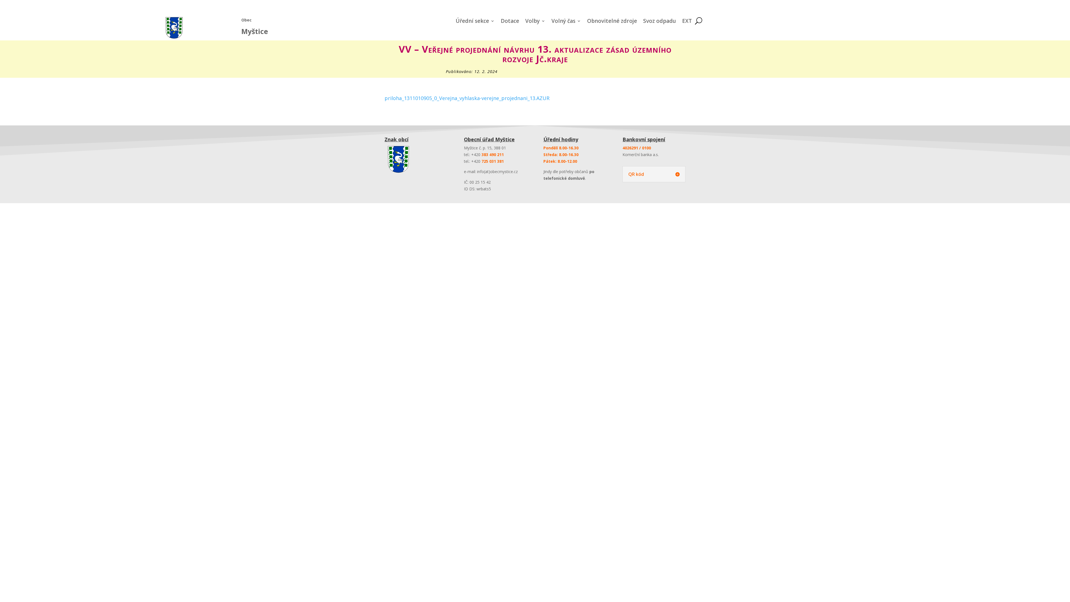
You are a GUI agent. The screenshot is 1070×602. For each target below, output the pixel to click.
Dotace (510, 22)
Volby (532, 22)
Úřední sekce (472, 22)
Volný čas (563, 22)
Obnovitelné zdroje (612, 22)
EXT (687, 22)
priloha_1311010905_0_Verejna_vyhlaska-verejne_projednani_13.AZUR (467, 98)
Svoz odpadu (659, 22)
